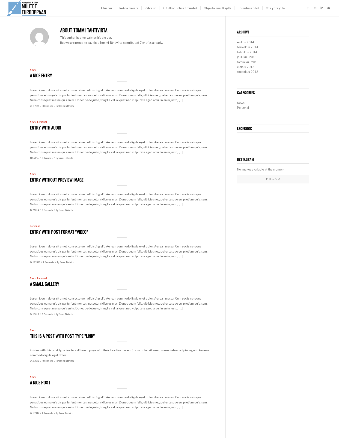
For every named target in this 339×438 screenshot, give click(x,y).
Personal (42, 122)
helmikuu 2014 (247, 52)
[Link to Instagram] (315, 7)
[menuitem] (106, 8)
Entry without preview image (56, 179)
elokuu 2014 (245, 42)
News (33, 70)
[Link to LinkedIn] (321, 7)
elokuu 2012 (245, 67)
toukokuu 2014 (247, 47)
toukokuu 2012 (247, 71)
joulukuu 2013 (246, 57)
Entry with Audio (45, 127)
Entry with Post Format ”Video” (59, 231)
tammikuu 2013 (248, 62)
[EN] (291, 8)
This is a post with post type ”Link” (62, 335)
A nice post (40, 382)
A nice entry (41, 75)
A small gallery (44, 283)
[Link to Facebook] (308, 7)
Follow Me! (273, 179)
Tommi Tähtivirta (66, 106)
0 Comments (47, 106)
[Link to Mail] (328, 7)
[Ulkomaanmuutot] (26, 8)
